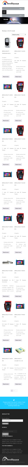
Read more (6, 76)
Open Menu (4, 12)
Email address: (6, 418)
